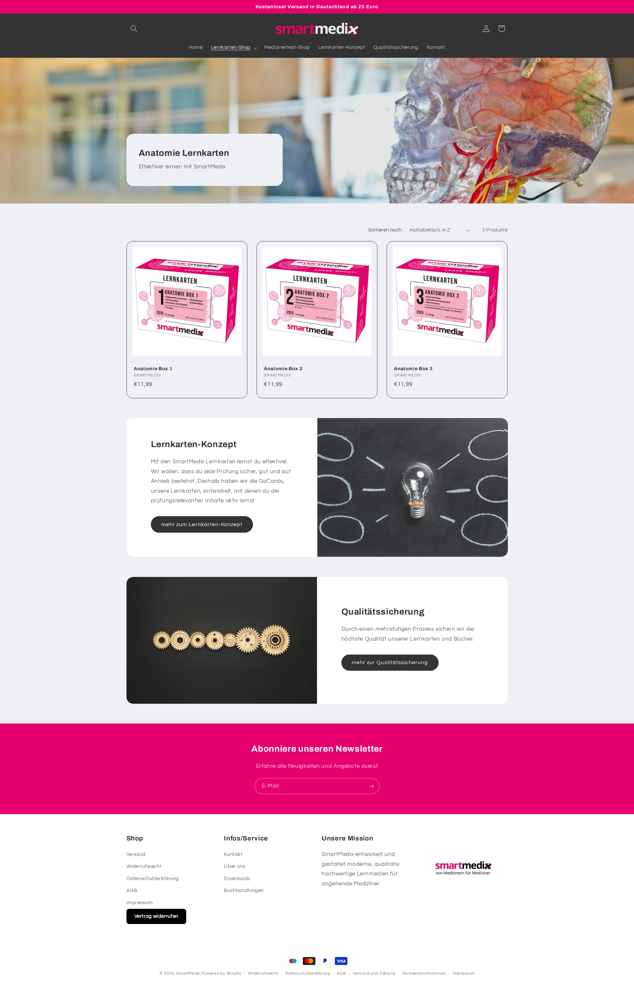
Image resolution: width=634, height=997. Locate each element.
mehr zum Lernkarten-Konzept (201, 524)
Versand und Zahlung (374, 974)
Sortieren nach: (385, 230)
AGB (131, 890)
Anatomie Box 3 (413, 368)
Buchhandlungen (244, 890)
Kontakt (233, 854)
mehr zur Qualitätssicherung (390, 662)
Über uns (234, 866)
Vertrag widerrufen (156, 915)
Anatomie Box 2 (283, 368)
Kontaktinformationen (424, 974)
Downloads (237, 878)
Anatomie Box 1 (153, 368)
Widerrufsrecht (144, 866)
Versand (136, 854)
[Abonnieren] (371, 786)
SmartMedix (188, 973)
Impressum (139, 902)
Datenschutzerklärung (152, 878)
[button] (134, 28)
